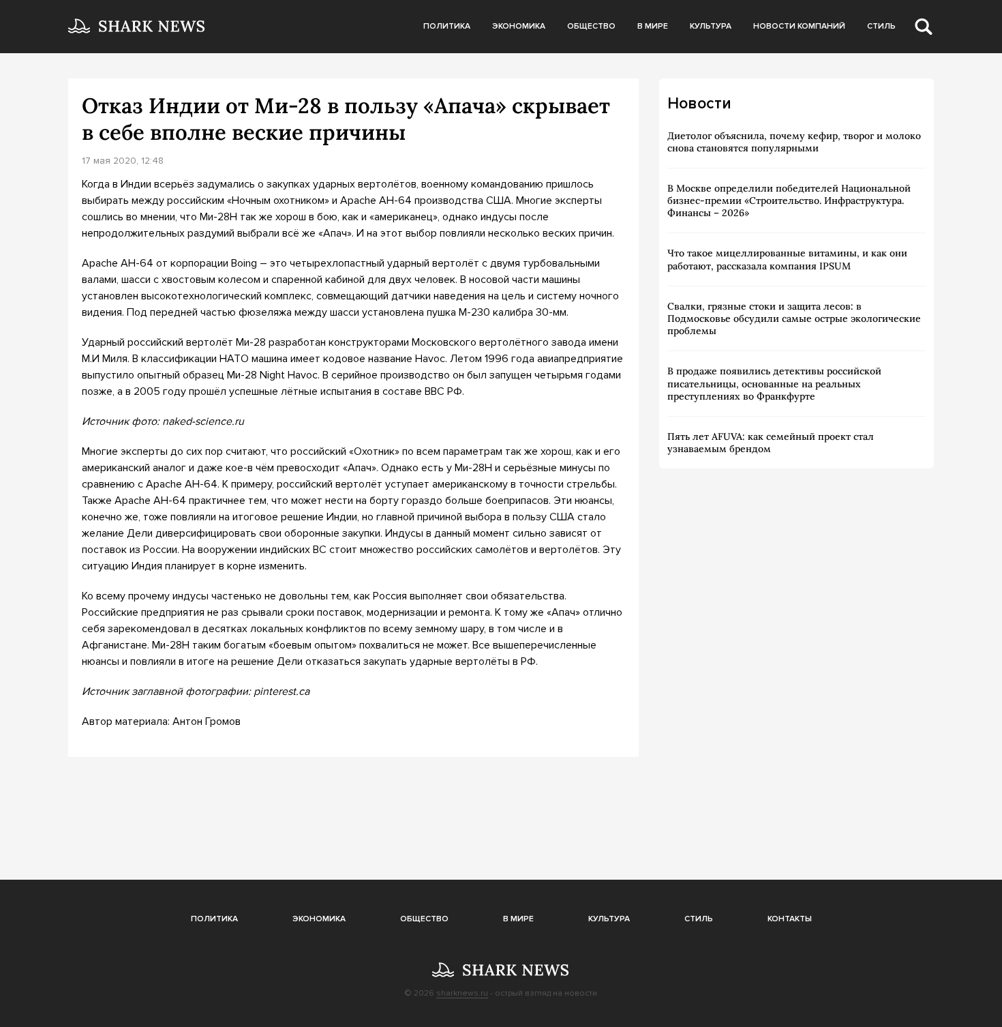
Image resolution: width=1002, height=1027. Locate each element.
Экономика (518, 26)
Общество (591, 26)
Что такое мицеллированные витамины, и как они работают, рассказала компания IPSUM (787, 259)
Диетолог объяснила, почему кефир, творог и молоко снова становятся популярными (794, 142)
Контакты (790, 919)
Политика (446, 26)
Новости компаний (799, 26)
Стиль (881, 26)
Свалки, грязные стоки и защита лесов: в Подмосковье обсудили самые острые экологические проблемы (794, 318)
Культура (710, 26)
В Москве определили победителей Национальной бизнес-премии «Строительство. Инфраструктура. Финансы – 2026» (789, 200)
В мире (652, 26)
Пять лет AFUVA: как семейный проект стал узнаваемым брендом (770, 442)
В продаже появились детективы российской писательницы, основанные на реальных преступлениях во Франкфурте (774, 383)
